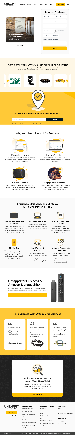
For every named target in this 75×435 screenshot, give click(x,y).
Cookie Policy (35, 433)
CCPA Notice (42, 433)
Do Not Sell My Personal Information (53, 433)
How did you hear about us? (50, 39)
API (22, 433)
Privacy (25, 433)
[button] (23, 5)
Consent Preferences (66, 433)
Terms (30, 433)
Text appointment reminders (61, 31)
